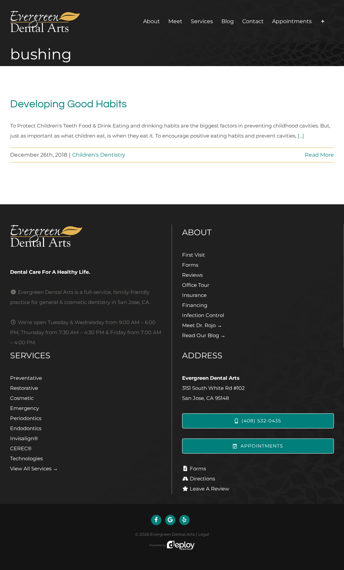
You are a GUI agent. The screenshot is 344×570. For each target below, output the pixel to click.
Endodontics (25, 428)
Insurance (194, 295)
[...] (301, 136)
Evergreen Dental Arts (172, 534)
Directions (202, 478)
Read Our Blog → (203, 335)
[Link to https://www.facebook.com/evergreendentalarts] (156, 520)
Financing (194, 305)
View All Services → (34, 468)
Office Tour (195, 285)
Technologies (26, 458)
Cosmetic (22, 398)
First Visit (193, 255)
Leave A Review (209, 488)
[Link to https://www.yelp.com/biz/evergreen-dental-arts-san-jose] (184, 520)
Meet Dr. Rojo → (202, 325)
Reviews (192, 275)
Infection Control (203, 315)
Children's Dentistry (98, 155)
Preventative (26, 378)
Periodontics (25, 418)
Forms (190, 265)
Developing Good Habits (68, 104)
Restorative (24, 388)
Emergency (24, 408)
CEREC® (21, 448)
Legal (203, 534)
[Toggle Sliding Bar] (323, 21)
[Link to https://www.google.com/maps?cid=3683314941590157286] (170, 520)
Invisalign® (24, 438)
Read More (319, 155)
